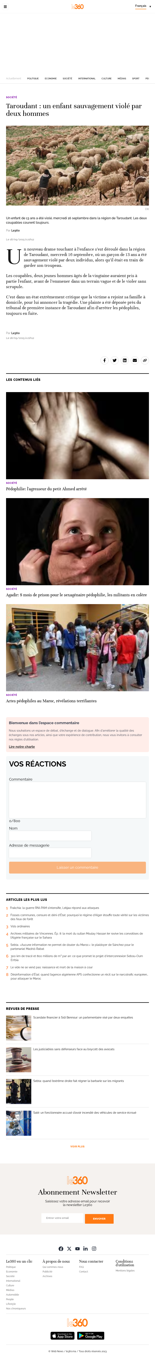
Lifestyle (11, 1304)
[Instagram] (94, 1248)
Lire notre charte (22, 747)
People (10, 1299)
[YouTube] (77, 1248)
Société (67, 78)
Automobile (12, 1294)
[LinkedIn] (85, 1248)
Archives (47, 1276)
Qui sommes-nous (53, 1267)
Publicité (47, 1271)
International (86, 78)
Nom (13, 828)
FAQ (81, 1267)
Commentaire (20, 779)
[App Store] (62, 1335)
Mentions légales (125, 1270)
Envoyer (99, 1218)
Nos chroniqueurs (16, 1308)
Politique (33, 78)
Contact (83, 1271)
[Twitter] (69, 1248)
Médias (122, 78)
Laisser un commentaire (77, 867)
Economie (51, 78)
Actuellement (13, 78)
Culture (107, 78)
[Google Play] (90, 1335)
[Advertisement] (77, 43)
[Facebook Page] (61, 1248)
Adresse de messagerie (29, 845)
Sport (135, 78)
